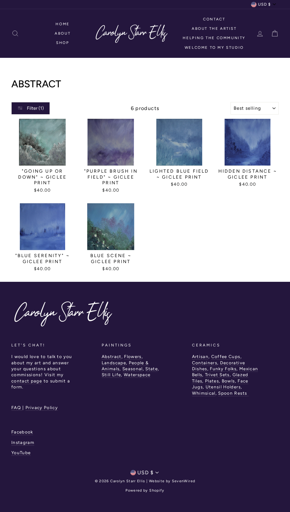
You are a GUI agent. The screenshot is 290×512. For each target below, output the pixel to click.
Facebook (22, 432)
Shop (62, 43)
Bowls (228, 381)
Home (62, 24)
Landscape (114, 362)
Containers (205, 362)
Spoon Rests (233, 393)
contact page (26, 381)
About (63, 33)
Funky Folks (223, 368)
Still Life (111, 374)
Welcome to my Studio (214, 47)
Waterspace (137, 374)
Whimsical (204, 393)
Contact (214, 19)
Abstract (111, 356)
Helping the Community (214, 38)
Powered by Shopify (144, 490)
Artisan (200, 356)
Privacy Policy (41, 407)
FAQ (16, 407)
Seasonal (132, 368)
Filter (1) (35, 108)
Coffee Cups (225, 356)
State (151, 368)
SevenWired (183, 481)
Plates (212, 381)
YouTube (21, 452)
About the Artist (214, 28)
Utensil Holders (223, 387)
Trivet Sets (217, 374)
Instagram (22, 442)
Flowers (132, 356)
